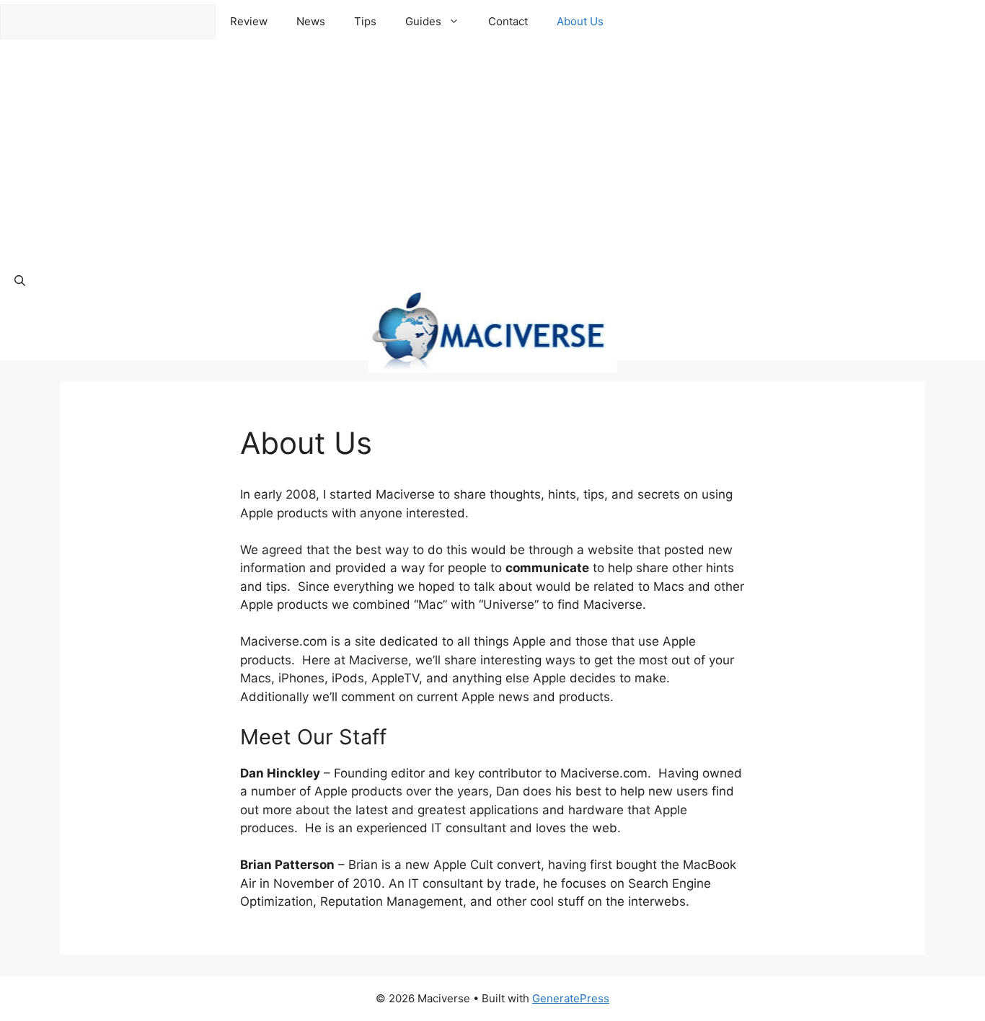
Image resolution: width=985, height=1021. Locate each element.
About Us (580, 21)
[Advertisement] (492, 151)
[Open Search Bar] (20, 281)
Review (249, 21)
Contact (508, 21)
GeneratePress (570, 998)
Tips (365, 21)
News (310, 21)
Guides (423, 21)
